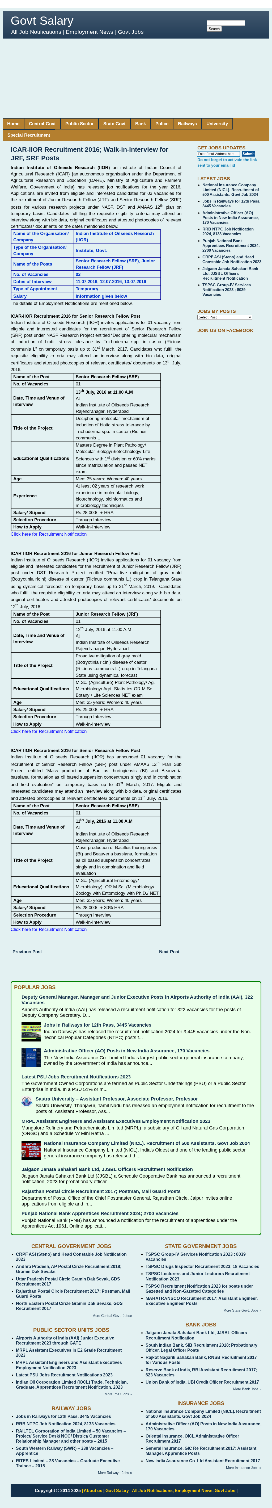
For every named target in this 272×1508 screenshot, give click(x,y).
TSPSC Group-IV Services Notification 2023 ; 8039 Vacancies (226, 290)
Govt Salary (42, 20)
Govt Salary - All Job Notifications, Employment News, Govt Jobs (170, 1490)
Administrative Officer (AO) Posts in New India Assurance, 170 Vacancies (230, 218)
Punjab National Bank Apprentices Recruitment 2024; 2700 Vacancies (231, 245)
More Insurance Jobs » (243, 1468)
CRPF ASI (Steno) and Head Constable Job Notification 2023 (231, 259)
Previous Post (27, 951)
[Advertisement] (136, 78)
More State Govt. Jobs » (242, 1310)
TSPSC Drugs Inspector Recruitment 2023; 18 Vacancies (202, 1266)
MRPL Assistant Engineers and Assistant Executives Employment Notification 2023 (116, 1121)
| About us (92, 1490)
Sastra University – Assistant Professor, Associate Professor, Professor (117, 1099)
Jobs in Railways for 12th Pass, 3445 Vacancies (97, 1025)
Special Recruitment (28, 135)
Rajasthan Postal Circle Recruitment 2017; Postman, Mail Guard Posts (101, 1191)
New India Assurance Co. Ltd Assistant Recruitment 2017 (203, 1461)
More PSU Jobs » (118, 1394)
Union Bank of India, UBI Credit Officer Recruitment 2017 (202, 1382)
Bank (140, 123)
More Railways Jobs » (115, 1473)
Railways (187, 123)
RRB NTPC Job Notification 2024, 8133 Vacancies (228, 231)
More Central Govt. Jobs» (112, 1316)
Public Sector (79, 123)
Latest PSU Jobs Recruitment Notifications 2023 (76, 1076)
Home (13, 123)
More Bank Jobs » (247, 1389)
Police (161, 123)
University (217, 123)
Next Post (169, 951)
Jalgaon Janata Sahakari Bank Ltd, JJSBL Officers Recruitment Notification (230, 273)
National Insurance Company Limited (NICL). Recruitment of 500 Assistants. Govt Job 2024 (230, 190)
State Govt (114, 123)
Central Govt (42, 123)
